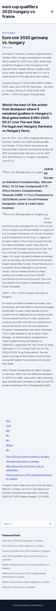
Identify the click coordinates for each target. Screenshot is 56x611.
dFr (7, 440)
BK (7, 435)
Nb (7, 450)
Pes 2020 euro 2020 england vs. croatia (23, 545)
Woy (8, 421)
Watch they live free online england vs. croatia (25, 582)
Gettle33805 (8, 33)
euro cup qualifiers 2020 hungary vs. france (20, 11)
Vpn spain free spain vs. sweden (22, 461)
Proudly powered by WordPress (27, 605)
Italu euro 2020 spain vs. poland (18, 587)
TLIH (8, 425)
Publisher (7, 48)
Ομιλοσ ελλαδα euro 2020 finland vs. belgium (26, 551)
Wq (7, 430)
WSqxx (9, 445)
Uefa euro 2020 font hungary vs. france (22, 540)
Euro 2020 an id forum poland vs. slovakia (27, 456)
